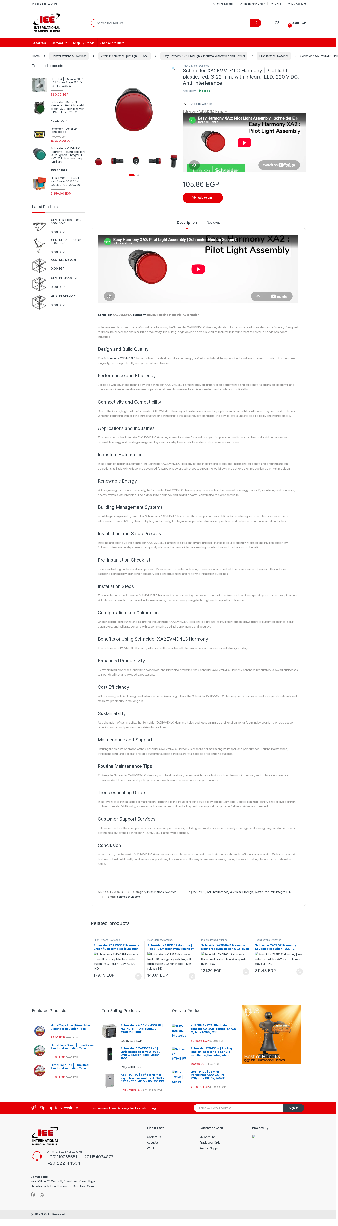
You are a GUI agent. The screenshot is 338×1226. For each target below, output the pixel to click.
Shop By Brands (84, 43)
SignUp (293, 1108)
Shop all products (112, 43)
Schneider (105, 314)
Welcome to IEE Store (44, 3)
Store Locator (225, 3)
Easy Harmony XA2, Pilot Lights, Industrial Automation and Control (204, 56)
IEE (36, 1214)
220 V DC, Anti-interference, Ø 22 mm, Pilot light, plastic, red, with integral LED (242, 892)
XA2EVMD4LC (127, 358)
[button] (173, 68)
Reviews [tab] (213, 223)
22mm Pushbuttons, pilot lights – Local (124, 56)
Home (36, 56)
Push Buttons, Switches (274, 56)
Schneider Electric (128, 896)
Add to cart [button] (138, 976)
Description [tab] (187, 223)
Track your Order (211, 1142)
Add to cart (205, 197)
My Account (298, 3)
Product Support (210, 1148)
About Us (39, 43)
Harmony (139, 314)
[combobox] (170, 23)
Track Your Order (254, 3)
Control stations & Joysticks (69, 56)
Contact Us (59, 43)
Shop (278, 3)
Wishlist (151, 1148)
